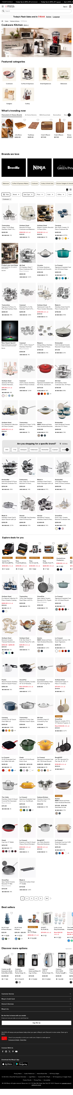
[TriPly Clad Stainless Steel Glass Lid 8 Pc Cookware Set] (27, 584)
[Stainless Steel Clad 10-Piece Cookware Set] (63, 293)
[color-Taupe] (56, 528)
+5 (50, 393)
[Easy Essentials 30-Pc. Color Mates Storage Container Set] (60, 919)
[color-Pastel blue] (9, 396)
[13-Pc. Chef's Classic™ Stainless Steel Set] (27, 331)
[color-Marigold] (66, 238)
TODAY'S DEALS (7, 2)
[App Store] (7, 1064)
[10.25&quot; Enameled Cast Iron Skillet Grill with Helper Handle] (10, 745)
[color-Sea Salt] (59, 278)
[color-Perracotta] (6, 730)
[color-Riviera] (56, 278)
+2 (68, 238)
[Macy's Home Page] (9, 6)
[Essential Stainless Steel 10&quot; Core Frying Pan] (45, 667)
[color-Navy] (56, 238)
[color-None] (21, 810)
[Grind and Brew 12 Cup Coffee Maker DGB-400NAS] (35, 960)
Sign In (65, 6)
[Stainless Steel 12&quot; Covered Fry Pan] (45, 705)
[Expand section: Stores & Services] (36, 1003)
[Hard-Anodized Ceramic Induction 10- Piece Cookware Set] (63, 410)
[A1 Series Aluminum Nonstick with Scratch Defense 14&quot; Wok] (45, 253)
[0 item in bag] (70, 6)
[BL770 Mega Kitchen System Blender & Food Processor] (33, 919)
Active (48, 17)
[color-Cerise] (39, 394)
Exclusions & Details (13, 1040)
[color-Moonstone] (45, 435)
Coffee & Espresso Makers (20, 183)
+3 (21, 938)
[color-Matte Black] (6, 851)
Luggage (56, 17)
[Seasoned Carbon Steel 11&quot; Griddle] (27, 868)
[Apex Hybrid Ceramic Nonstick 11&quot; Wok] (10, 868)
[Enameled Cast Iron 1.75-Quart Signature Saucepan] (63, 626)
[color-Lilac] (24, 770)
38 (47, 898)
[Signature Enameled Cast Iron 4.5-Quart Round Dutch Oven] (63, 584)
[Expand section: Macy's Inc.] (36, 1008)
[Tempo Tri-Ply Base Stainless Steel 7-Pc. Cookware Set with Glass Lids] (10, 213)
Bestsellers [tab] (57, 115)
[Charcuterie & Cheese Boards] (7, 128)
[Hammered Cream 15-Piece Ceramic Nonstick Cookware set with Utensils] (45, 293)
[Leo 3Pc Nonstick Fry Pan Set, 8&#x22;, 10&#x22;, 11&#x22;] (63, 745)
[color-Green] (19, 939)
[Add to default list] (25, 120)
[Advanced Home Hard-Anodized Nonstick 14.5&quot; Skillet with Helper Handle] (63, 785)
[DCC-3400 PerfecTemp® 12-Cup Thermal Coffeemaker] (62, 960)
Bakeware (6, 183)
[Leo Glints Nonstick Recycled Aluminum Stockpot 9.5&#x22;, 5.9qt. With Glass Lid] (45, 828)
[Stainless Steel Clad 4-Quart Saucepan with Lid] (45, 467)
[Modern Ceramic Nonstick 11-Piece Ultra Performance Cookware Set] (45, 213)
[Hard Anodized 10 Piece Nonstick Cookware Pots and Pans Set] (10, 467)
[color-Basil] (21, 770)
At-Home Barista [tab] (30, 115)
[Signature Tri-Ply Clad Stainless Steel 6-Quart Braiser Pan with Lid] (27, 705)
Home (6, 21)
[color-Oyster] (30, 810)
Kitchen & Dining (14, 21)
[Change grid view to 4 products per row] (67, 190)
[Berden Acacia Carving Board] (47, 126)
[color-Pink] (62, 528)
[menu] (3, 6)
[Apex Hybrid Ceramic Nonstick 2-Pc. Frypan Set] (45, 584)
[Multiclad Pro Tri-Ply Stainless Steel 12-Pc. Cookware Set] (27, 293)
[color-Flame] (45, 394)
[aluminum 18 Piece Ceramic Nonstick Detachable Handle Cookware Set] (10, 368)
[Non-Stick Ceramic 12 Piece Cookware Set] (63, 213)
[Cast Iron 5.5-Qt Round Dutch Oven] (27, 745)
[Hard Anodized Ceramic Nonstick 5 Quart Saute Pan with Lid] (63, 331)
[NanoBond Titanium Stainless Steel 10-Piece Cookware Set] (45, 503)
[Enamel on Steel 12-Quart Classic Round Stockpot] (27, 828)
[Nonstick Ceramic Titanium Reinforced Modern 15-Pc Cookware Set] (10, 626)
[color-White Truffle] (27, 770)
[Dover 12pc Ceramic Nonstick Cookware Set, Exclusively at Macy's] (63, 503)
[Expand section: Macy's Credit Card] (36, 998)
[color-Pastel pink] (3, 396)
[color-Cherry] (3, 851)
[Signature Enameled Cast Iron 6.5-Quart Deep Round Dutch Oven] (63, 253)
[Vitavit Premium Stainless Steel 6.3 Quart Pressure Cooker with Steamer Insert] (10, 667)
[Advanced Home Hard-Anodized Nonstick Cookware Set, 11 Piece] (45, 626)
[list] (36, 42)
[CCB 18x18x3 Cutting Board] (20, 126)
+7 (68, 278)
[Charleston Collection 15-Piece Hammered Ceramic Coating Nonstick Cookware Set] (62, 549)
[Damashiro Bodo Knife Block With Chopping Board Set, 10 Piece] (8, 960)
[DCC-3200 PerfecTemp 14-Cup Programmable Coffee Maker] (21, 960)
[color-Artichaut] (66, 278)
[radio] (56, 238)
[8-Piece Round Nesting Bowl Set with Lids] (7, 919)
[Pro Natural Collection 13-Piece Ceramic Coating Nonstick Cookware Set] (10, 584)
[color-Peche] (59, 651)
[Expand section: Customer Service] (36, 993)
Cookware (35, 183)
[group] (36, 42)
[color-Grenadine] (15, 851)
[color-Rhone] (42, 394)
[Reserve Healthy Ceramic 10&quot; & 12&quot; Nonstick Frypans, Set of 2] (27, 667)
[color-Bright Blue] (16, 939)
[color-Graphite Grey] (12, 851)
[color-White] (56, 651)
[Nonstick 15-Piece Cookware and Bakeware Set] (27, 213)
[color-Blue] (62, 278)
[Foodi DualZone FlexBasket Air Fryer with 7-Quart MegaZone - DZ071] (22, 549)
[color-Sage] (12, 396)
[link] (20, 136)
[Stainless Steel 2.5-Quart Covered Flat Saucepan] (10, 785)
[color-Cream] (62, 238)
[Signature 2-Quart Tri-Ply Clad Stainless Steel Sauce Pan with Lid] (27, 410)
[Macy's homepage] (3, 21)
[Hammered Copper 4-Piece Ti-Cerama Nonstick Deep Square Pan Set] (63, 667)
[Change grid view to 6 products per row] (70, 190)
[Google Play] (21, 1064)
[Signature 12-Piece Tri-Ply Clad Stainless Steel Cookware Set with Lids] (10, 293)
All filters (65, 443)
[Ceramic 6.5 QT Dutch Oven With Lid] (10, 705)
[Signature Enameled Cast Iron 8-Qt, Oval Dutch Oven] (45, 368)
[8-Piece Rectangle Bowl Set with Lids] (20, 919)
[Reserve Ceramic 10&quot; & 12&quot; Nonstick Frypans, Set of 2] (63, 705)
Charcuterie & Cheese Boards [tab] (12, 115)
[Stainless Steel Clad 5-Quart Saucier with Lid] (10, 503)
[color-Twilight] (59, 528)
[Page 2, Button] (51, 898)
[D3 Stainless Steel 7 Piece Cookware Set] (27, 253)
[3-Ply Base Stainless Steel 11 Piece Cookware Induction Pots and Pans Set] (63, 467)
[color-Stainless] (20, 982)
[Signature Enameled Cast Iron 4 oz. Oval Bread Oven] (27, 785)
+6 (50, 770)
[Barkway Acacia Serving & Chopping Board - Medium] (60, 126)
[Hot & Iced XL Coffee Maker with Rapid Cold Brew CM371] (35, 549)
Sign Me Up (36, 1023)
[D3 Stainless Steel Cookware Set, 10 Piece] (63, 368)
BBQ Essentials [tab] (45, 115)
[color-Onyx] (42, 435)
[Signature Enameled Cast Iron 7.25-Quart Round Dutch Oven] (45, 745)
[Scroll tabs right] (69, 114)
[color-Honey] (39, 770)
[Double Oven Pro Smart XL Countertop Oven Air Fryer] (49, 549)
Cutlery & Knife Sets (47, 183)
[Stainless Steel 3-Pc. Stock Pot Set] (45, 785)
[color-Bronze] (39, 435)
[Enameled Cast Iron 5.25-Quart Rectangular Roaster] (63, 828)
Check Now (23, 1040)
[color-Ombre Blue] (3, 939)
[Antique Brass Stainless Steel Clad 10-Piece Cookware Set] (45, 331)
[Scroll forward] (67, 449)
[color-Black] (58, 569)
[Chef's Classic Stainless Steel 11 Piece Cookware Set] (27, 368)
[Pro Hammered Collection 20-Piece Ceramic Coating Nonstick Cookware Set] (10, 410)
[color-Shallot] (42, 770)
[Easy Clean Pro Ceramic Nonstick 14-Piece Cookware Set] (27, 467)
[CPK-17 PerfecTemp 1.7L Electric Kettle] (48, 960)
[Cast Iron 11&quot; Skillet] (10, 828)
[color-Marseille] (69, 651)
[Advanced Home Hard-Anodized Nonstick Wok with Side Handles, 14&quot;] (45, 410)
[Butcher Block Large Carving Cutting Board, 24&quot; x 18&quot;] (33, 126)
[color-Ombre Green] (6, 939)
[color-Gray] (59, 238)
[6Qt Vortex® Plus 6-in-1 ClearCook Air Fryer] (8, 549)
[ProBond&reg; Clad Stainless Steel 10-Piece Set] (27, 503)
